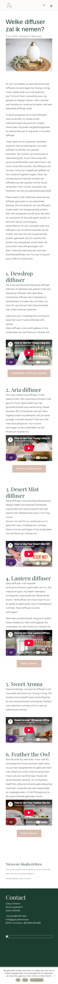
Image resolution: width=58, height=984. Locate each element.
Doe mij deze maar (29, 468)
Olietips (23, 36)
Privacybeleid (36, 980)
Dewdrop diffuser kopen (29, 373)
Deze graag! (29, 663)
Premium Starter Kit (37, 332)
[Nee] (54, 975)
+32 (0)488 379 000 (16, 916)
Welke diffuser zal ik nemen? (18, 878)
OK (18, 980)
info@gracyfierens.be (17, 919)
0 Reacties (35, 36)
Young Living (42, 88)
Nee (25, 980)
